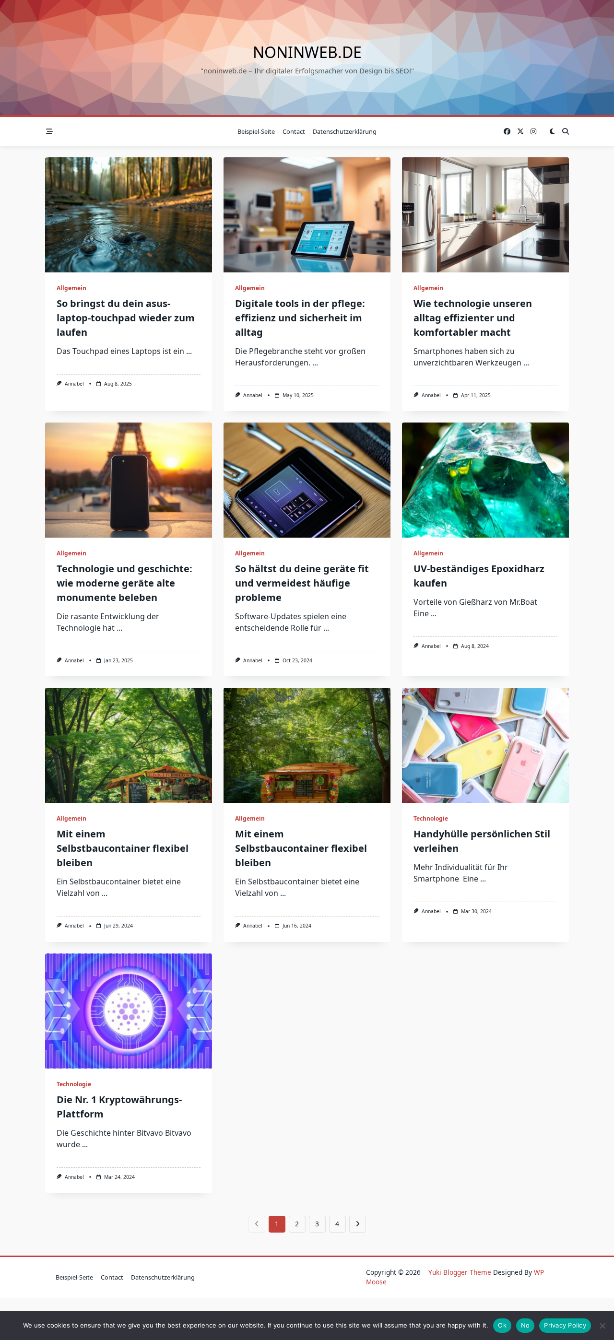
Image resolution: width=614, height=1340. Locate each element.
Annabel (74, 383)
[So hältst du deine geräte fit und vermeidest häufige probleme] (307, 480)
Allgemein (71, 288)
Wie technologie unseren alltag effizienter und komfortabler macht (472, 318)
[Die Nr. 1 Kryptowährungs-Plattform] (128, 1011)
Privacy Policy (565, 1325)
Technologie (430, 818)
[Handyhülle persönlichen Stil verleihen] (485, 745)
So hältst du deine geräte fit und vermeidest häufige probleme (302, 583)
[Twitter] (520, 132)
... (189, 351)
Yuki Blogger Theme (459, 1272)
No (525, 1325)
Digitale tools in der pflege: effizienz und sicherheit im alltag (300, 318)
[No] (602, 1325)
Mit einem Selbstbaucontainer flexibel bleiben (123, 848)
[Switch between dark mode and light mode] (552, 131)
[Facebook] (507, 132)
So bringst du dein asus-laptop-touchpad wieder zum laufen (126, 318)
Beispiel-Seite (256, 131)
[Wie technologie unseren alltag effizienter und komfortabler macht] (485, 214)
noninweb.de (307, 52)
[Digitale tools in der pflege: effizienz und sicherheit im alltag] (307, 214)
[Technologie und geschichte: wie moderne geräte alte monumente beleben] (128, 480)
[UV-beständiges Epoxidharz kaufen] (485, 480)
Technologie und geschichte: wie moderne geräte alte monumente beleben (124, 583)
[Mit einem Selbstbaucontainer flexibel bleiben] (128, 745)
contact (294, 131)
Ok (502, 1325)
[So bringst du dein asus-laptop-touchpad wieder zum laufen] (128, 214)
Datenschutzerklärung (345, 131)
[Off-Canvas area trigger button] (49, 131)
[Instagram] (533, 132)
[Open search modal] (565, 131)
